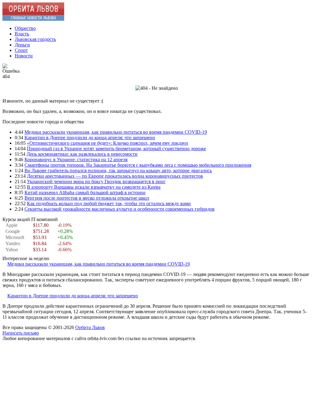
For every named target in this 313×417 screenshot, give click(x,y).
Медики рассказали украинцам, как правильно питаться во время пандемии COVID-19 (115, 132)
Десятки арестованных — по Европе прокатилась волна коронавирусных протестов (115, 176)
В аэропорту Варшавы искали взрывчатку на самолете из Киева (93, 187)
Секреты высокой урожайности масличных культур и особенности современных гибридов (119, 209)
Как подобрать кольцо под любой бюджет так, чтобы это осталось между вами (109, 203)
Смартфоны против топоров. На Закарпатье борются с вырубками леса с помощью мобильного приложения (137, 165)
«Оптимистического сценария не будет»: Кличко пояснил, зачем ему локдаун (107, 143)
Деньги (22, 44)
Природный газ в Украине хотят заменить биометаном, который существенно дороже (116, 148)
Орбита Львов (90, 327)
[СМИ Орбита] (33, 19)
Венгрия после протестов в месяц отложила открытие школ (86, 198)
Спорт (21, 50)
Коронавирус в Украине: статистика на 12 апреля (75, 159)
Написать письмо (20, 332)
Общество (25, 28)
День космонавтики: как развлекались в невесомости (82, 154)
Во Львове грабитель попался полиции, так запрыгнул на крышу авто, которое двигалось (118, 170)
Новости (24, 55)
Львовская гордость (35, 39)
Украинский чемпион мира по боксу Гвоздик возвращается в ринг (96, 181)
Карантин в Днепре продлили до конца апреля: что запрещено (89, 137)
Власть (22, 33)
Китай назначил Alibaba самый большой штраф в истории (84, 192)
